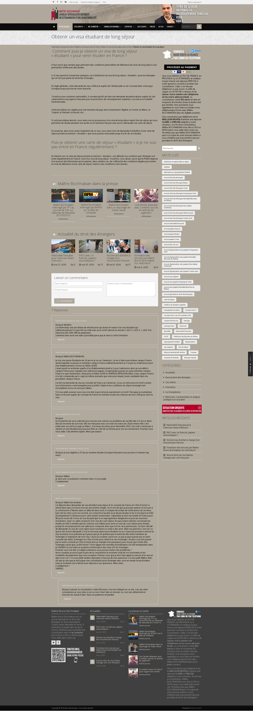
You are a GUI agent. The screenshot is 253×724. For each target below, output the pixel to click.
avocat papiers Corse (171, 239)
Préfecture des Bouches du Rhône (186, 337)
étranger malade (190, 358)
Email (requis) (61, 289)
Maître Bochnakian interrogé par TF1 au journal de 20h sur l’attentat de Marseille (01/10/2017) (63, 210)
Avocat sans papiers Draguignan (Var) (177, 282)
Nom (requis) (61, 283)
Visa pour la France (67, 47)
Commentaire (66, 301)
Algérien (167, 167)
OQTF (166, 337)
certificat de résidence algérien (175, 305)
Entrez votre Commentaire (120, 283)
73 (123, 632)
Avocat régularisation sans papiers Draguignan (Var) (181, 251)
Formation (170, 387)
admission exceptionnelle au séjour (176, 162)
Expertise (128, 26)
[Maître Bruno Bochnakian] (73, 14)
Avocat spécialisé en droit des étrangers (178, 294)
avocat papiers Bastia (171, 234)
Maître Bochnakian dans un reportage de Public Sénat (118, 207)
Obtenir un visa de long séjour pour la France (117, 47)
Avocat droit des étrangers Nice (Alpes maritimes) (177, 207)
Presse (152, 26)
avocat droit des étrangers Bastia (176, 183)
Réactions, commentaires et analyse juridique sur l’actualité (181, 398)
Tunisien (193, 352)
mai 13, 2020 (100, 643)
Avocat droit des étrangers (178, 377)
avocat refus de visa (171, 245)
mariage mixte (169, 326)
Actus (161, 26)
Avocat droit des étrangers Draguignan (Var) (180, 193)
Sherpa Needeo (196, 708)
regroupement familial (172, 342)
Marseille (167, 331)
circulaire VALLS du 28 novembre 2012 (177, 315)
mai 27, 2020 (101, 622)
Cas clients (141, 26)
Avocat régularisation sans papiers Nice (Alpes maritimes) (180, 265)
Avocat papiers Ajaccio (172, 229)
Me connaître (93, 26)
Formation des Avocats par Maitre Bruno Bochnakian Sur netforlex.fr (144, 259)
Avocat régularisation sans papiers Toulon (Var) (181, 271)
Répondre (61, 340)
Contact (170, 26)
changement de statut (172, 310)
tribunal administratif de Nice (174, 352)
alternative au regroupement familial (177, 172)
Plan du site (73, 2)
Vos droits (78, 26)
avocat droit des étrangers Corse (175, 188)
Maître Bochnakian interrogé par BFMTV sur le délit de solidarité (91, 208)
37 (123, 643)
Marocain (183, 326)
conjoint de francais (171, 321)
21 (123, 622)
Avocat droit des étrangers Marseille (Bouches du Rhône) (180, 199)
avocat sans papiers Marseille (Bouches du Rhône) (179, 288)
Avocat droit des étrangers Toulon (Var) (178, 218)
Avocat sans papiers (171, 277)
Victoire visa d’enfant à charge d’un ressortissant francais (118, 258)
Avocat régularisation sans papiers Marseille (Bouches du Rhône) (180, 258)
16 (123, 655)
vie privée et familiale (171, 358)
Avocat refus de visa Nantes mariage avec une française (178, 456)
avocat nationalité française (174, 223)
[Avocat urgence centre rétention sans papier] (182, 409)
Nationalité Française (183, 331)
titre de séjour (183, 347)
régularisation (190, 342)
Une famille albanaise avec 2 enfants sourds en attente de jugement (146, 208)
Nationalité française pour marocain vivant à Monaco (62, 258)
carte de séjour (169, 300)
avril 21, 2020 (101, 666)
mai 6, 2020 (100, 655)
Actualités (170, 372)
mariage (187, 321)
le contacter (77, 632)
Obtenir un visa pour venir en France (87, 47)
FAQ (104, 2)
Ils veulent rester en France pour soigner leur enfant (150, 670)
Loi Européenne (173, 392)
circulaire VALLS (190, 310)
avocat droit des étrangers (173, 178)
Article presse (63, 219)
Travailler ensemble (111, 26)
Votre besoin (64, 26)
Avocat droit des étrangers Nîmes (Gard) (178, 213)
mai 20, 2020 (101, 632)
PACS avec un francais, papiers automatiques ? (87, 258)
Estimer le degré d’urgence (90, 2)
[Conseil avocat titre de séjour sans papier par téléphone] (182, 54)
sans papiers (168, 347)
